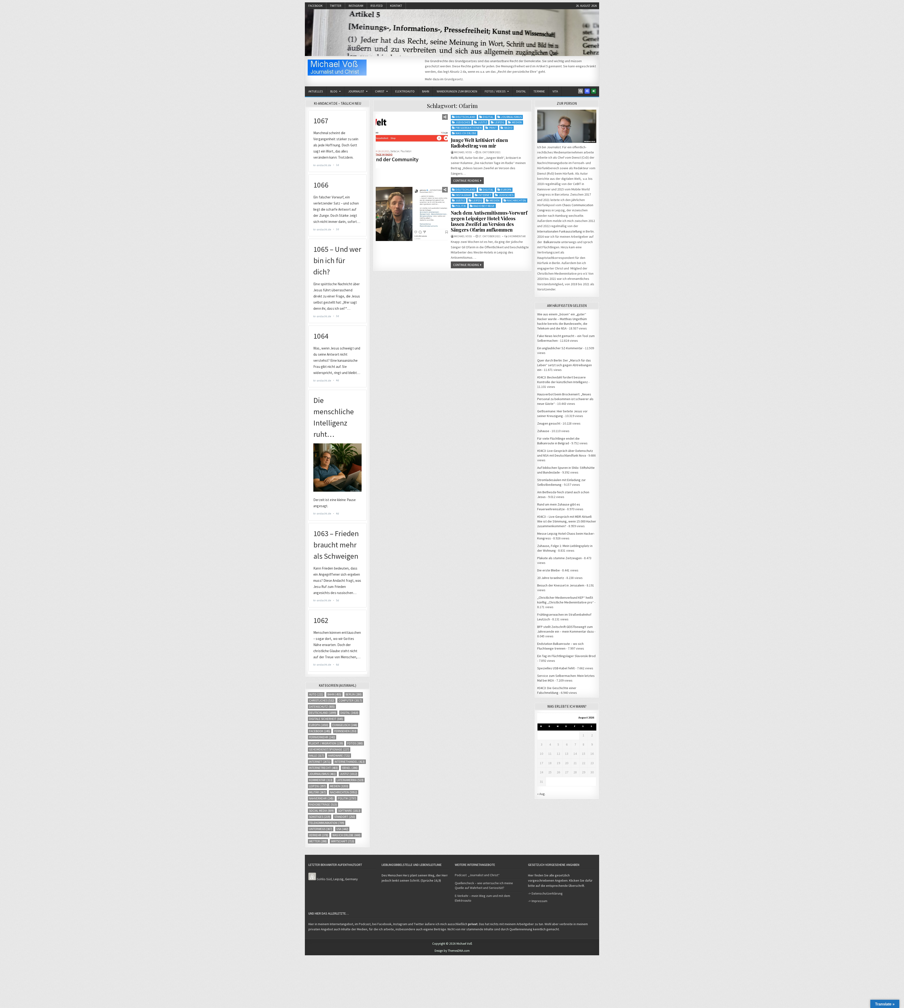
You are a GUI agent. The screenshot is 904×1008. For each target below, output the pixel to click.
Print (493, 127)
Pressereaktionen (469, 127)
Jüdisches (463, 122)
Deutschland (466, 117)
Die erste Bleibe (548, 570)
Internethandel (350, 762)
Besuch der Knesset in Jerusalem (560, 585)
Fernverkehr (322, 737)
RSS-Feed (377, 6)
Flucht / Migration (326, 743)
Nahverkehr (321, 798)
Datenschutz (322, 707)
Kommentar (320, 780)
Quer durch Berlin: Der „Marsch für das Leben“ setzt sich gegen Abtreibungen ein (564, 365)
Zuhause (543, 431)
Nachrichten (516, 200)
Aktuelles (315, 91)
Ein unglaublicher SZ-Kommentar (560, 348)
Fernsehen (345, 731)
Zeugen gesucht (548, 423)
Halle (316, 756)
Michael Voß (463, 152)
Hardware (339, 756)
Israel (350, 768)
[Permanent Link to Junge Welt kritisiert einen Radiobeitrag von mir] (412, 141)
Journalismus (511, 117)
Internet (484, 195)
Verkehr (318, 835)
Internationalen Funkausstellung (559, 231)
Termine (539, 91)
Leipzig (499, 122)
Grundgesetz (453, 79)
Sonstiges (319, 817)
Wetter (318, 841)
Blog (333, 91)
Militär (317, 792)
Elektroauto (405, 91)
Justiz (482, 122)
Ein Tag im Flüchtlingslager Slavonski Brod (566, 656)
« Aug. (541, 794)
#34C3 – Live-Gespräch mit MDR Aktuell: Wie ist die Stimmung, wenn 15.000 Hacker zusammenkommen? (566, 521)
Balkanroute (552, 242)
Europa (506, 189)
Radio (508, 127)
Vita (555, 91)
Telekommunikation (326, 823)
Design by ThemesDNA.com (452, 951)
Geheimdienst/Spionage (329, 749)
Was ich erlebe (466, 133)
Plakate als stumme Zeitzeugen (559, 558)
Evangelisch (344, 725)
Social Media (321, 811)
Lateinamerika (350, 780)
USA (342, 829)
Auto (316, 694)
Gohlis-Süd (324, 879)
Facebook (315, 6)
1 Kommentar (516, 236)
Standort (344, 817)
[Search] (580, 91)
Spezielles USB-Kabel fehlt (556, 668)
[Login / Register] (594, 91)
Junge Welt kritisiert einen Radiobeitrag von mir (479, 143)
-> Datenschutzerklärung (545, 893)
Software (349, 811)
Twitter (335, 6)
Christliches (321, 701)
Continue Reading (466, 181)
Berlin (354, 694)
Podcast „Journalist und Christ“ (477, 875)
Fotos (355, 743)
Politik (461, 206)
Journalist (356, 91)
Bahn (425, 91)
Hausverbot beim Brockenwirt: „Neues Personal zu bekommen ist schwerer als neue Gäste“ (565, 399)
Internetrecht (323, 768)
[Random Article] (587, 91)
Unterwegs (320, 829)
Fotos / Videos (495, 91)
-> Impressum (537, 901)
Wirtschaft (342, 841)
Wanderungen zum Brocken (457, 91)
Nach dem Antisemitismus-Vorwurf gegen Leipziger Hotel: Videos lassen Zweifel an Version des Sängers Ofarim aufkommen (489, 221)
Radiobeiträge (484, 206)
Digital (521, 91)
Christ (379, 91)
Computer (350, 701)
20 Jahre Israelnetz (550, 578)
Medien (517, 122)
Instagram (356, 6)
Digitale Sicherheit (326, 719)
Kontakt (396, 6)
